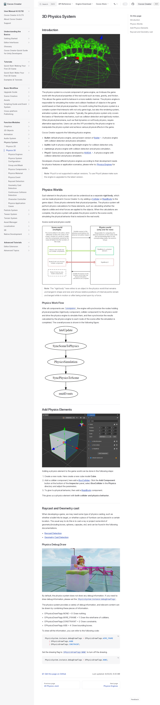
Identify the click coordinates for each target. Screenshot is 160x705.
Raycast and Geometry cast (141, 32)
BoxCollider (84, 480)
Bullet (97, 138)
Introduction (135, 20)
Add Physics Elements (139, 28)
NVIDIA (87, 152)
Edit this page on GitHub (55, 674)
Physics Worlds (136, 24)
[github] (133, 4)
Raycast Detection (53, 533)
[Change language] (115, 4)
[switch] (125, 4)
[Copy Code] (116, 638)
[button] (17, 11)
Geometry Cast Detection (56, 537)
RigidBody (107, 199)
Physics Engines (104, 164)
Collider (96, 199)
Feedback (135, 699)
